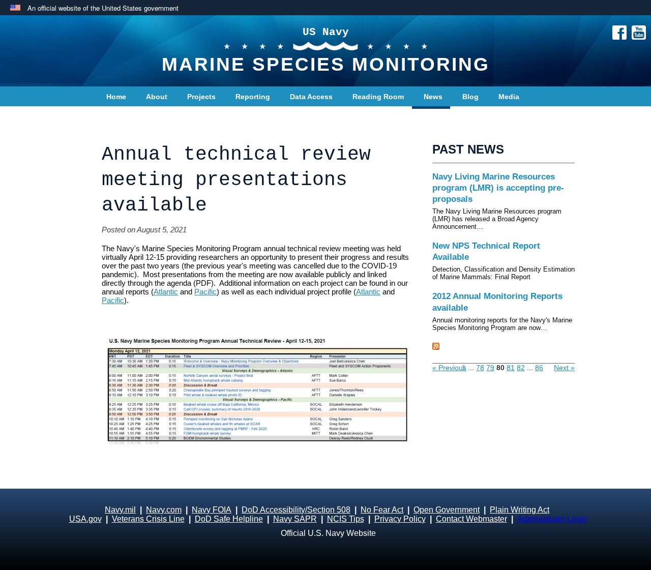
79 (490, 368)
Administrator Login (552, 519)
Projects (201, 97)
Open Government (446, 509)
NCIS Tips (345, 519)
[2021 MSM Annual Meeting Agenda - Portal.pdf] (257, 398)
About (156, 97)
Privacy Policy (400, 519)
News (433, 97)
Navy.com (164, 509)
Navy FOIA (211, 509)
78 (480, 368)
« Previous (449, 368)
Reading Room (378, 97)
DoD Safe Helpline (229, 519)
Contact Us (125, 117)
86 (539, 368)
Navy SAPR (295, 519)
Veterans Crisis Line (148, 519)
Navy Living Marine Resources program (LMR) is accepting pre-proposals (498, 188)
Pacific (205, 291)
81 (511, 368)
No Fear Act (382, 509)
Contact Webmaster (471, 519)
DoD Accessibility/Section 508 (296, 509)
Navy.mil (120, 509)
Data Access (311, 97)
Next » (564, 368)
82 (521, 368)
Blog (470, 97)
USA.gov (85, 519)
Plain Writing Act (519, 509)
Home (116, 97)
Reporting (252, 97)
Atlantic (166, 291)
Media (508, 97)
